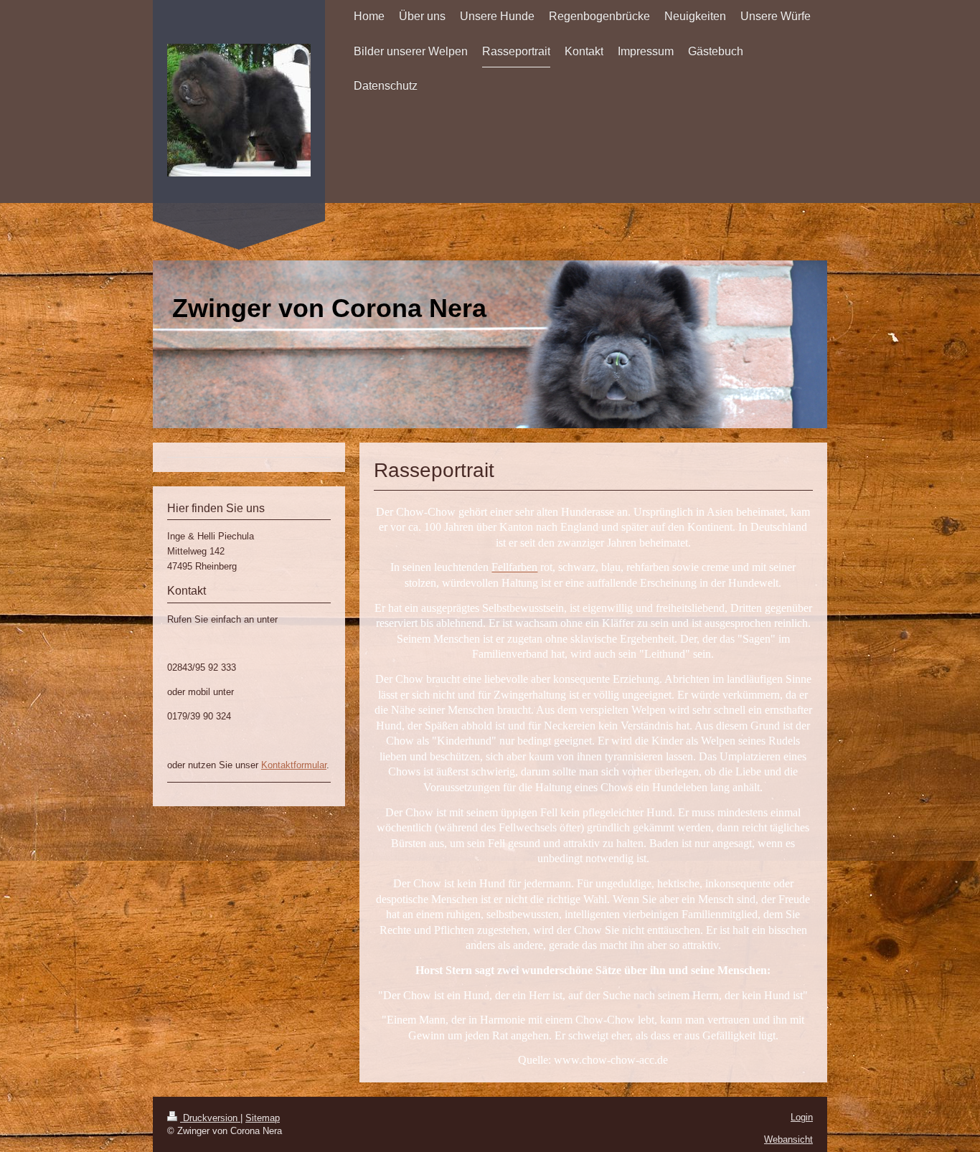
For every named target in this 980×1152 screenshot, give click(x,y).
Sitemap (262, 1118)
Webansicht (788, 1139)
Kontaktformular (293, 765)
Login (802, 1117)
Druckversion (210, 1118)
